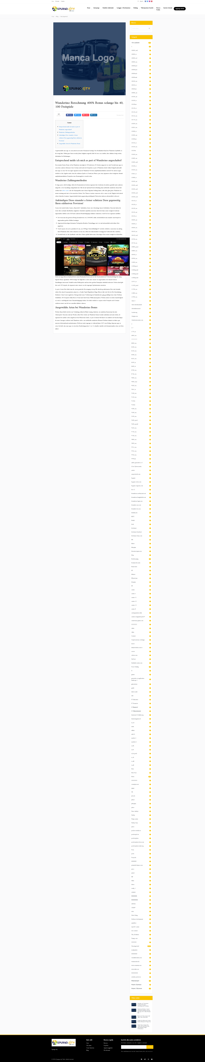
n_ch (132, 757)
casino (133, 590)
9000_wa (133, 378)
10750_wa (134, 243)
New (132, 769)
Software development (137, 919)
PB (132, 792)
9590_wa (133, 416)
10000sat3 (134, 66)
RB (132, 877)
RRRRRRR (134, 896)
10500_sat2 (134, 185)
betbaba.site (134, 513)
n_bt (132, 750)
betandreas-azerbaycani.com (138, 493)
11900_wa (134, 297)
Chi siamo (57, 1)
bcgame (133, 478)
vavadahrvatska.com (136, 958)
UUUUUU (134, 954)
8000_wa (133, 343)
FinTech (133, 659)
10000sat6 (134, 77)
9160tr (133, 405)
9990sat (133, 459)
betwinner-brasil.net (136, 532)
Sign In (141, 1)
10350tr (133, 151)
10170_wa (134, 120)
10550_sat (134, 212)
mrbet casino (65, 190)
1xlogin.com (134, 316)
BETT (132, 517)
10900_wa (134, 258)
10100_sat (134, 97)
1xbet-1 (133, 301)
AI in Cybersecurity (136, 467)
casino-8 (133, 609)
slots (132, 911)
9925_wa (133, 451)
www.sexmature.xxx (136, 965)
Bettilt (133, 520)
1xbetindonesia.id (135, 309)
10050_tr (134, 85)
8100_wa (133, 347)
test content (134, 931)
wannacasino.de (135, 962)
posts (132, 854)
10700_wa (134, 239)
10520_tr (134, 205)
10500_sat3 (134, 189)
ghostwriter (134, 684)
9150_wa (133, 397)
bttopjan (133, 582)
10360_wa (134, 154)
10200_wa (134, 124)
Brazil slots (134, 567)
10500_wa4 (134, 197)
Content (133, 636)
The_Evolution (135, 935)
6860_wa (133, 336)
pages (132, 788)
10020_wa (134, 81)
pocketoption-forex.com (137, 842)
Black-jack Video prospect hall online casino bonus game (143, 1016)
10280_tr (134, 131)
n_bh (132, 746)
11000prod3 (134, 274)
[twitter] (147, 1)
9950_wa (133, 455)
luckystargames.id (136, 719)
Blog (57, 16)
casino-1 (133, 594)
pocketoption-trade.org (137, 846)
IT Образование (136, 711)
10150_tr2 (134, 112)
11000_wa (134, 262)
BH (132, 540)
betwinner (134, 528)
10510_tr (134, 201)
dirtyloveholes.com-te (136, 648)
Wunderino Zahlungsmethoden (67, 132)
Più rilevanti (107, 1050)
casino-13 (134, 605)
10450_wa (134, 170)
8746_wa (133, 374)
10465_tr (134, 174)
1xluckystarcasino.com (137, 320)
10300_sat (134, 135)
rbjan (132, 881)
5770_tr (133, 332)
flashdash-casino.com (136, 663)
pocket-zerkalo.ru (136, 831)
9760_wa (133, 436)
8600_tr (133, 366)
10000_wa (134, 62)
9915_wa (133, 447)
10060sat (133, 89)
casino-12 (134, 601)
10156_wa (134, 116)
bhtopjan (133, 547)
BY (132, 586)
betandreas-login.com (136, 501)
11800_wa (134, 293)
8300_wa (133, 355)
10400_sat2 (134, 162)
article (133, 470)
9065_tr (133, 389)
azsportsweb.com (135, 474)
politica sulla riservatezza (148, 1051)
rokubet (133, 892)
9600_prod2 (134, 424)
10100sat (133, 104)
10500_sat (134, 181)
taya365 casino (135, 927)
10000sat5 (134, 74)
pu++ (132, 869)
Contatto (62, 1)
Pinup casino (134, 819)
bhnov (133, 544)
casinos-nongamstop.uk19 (138, 617)
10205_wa (134, 127)
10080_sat (134, 93)
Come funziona (90, 1048)
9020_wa (133, 386)
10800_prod (134, 247)
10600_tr (134, 224)
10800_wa (134, 251)
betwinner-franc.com (136, 536)
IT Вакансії (134, 707)
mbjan (132, 730)
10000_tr (134, 54)
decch (132, 644)
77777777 (134, 339)
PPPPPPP (133, 861)
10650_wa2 (134, 235)
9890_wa (133, 443)
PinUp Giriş (134, 823)
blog (132, 555)
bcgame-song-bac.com (137, 486)
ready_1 (133, 888)
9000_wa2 (134, 382)
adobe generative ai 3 (137, 463)
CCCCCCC (134, 624)
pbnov (133, 800)
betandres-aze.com (136, 505)
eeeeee (133, 651)
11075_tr (134, 282)
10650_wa (134, 232)
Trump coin (134, 938)
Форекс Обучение (136, 989)
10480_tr (134, 178)
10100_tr (134, 101)
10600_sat (134, 220)
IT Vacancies (134, 703)
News (132, 777)
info (132, 696)
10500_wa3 (134, 193)
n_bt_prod (134, 754)
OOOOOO (134, 780)
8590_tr (133, 362)
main (132, 727)
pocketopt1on (135, 834)
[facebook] (145, 1)
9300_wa (133, 409)
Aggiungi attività (179, 9)
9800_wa (133, 440)
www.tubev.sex (135, 969)
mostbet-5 (134, 742)
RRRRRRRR (134, 900)
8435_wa (133, 359)
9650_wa (133, 428)
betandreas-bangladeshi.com (138, 497)
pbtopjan (133, 804)
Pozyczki (133, 858)
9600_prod (134, 420)
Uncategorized (64, 16)
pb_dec (133, 796)
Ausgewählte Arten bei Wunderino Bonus (69, 144)
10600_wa (134, 228)
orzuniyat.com (135, 784)
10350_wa (134, 147)
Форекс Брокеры (136, 985)
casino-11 (134, 597)
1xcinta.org (134, 312)
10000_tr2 (134, 58)
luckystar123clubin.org (137, 715)
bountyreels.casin (135, 563)
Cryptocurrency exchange (138, 640)
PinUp (133, 815)
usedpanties (134, 950)
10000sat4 (134, 70)
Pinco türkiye (134, 811)
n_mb (132, 761)
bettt (132, 524)
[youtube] (151, 1)
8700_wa (133, 370)
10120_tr (134, 108)
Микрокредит (135, 981)
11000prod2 (134, 270)
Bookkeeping (134, 559)
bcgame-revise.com (136, 482)
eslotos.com (134, 655)
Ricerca (106, 1043)
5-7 (132, 328)
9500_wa (133, 413)
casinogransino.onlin (136, 613)
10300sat (133, 139)
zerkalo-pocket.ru (136, 977)
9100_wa (133, 393)
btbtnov (133, 574)
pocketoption (134, 838)
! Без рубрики (135, 43)
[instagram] (149, 1)
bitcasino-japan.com (136, 551)
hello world (134, 692)
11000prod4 (134, 278)
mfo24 (133, 734)
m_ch (132, 723)
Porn (132, 850)
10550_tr (134, 216)
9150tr (133, 401)
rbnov (132, 885)
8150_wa (133, 351)
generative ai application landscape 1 (137, 679)
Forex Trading (135, 667)
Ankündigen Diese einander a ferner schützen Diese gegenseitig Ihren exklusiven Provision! (70, 138)
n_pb (132, 765)
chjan (132, 632)
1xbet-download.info (136, 305)
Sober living (134, 915)
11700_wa (134, 289)
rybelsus (133, 904)
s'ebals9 (133, 908)
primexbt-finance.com (137, 865)
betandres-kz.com (136, 509)
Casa (53, 1)
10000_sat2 (134, 50)
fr (131, 671)
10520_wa (134, 208)
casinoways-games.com (137, 621)
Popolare (106, 1045)
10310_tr (134, 143)
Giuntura (150, 1047)
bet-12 (133, 490)
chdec (132, 628)
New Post (133, 773)
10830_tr (134, 255)
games (133, 675)
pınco (132, 827)
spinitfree (133, 923)
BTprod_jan (134, 578)
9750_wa (133, 432)
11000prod (134, 266)
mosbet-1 (133, 738)
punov (133, 873)
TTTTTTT (133, 942)
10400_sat (134, 158)
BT (132, 571)
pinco (132, 807)
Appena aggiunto (108, 1048)
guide (132, 688)
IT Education (134, 700)
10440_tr (134, 166)
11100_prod (134, 285)
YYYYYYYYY (134, 973)
